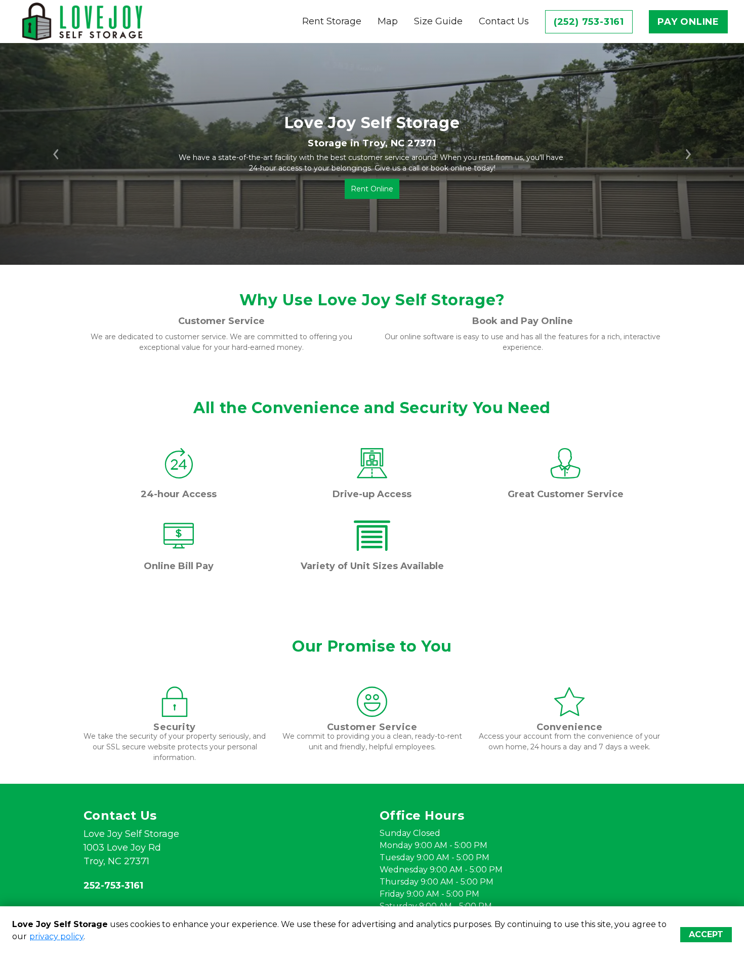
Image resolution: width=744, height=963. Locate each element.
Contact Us (504, 21)
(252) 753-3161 (589, 21)
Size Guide (438, 21)
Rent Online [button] (372, 188)
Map (388, 21)
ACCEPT (706, 934)
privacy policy (56, 936)
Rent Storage (331, 21)
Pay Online (688, 21)
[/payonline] (178, 545)
